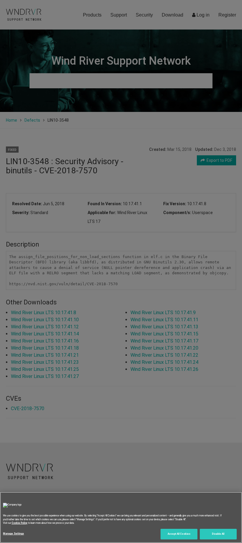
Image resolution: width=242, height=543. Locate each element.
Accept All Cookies (179, 533)
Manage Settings (13, 533)
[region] (121, 517)
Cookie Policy (19, 522)
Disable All (218, 533)
